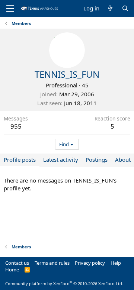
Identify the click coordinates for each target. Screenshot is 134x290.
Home (12, 269)
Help (116, 263)
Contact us (17, 263)
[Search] (125, 8)
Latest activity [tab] (60, 159)
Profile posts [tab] (20, 159)
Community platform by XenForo (64, 283)
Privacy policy (90, 263)
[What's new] (110, 8)
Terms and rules (52, 263)
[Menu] (10, 8)
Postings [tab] (97, 159)
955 (16, 126)
